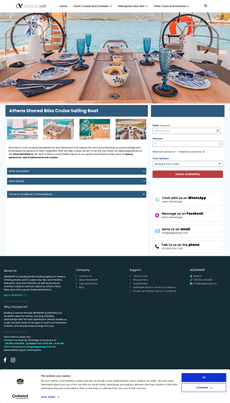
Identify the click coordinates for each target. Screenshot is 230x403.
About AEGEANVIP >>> (15, 295)
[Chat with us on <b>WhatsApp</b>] (157, 199)
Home (63, 6)
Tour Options (161, 158)
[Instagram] (13, 360)
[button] (205, 5)
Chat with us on (184, 198)
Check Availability (187, 174)
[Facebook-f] (5, 360)
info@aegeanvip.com (39, 346)
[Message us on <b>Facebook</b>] (157, 215)
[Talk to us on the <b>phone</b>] (157, 247)
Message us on (182, 213)
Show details (48, 396)
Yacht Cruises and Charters (91, 6)
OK (204, 377)
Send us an (176, 229)
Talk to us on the (180, 245)
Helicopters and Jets (131, 6)
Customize (202, 387)
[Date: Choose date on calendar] (218, 131)
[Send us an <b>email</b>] (157, 231)
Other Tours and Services (170, 6)
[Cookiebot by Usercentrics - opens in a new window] (20, 397)
